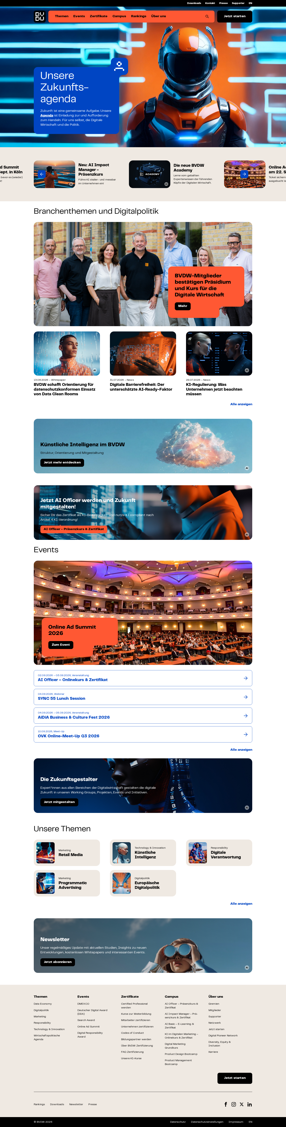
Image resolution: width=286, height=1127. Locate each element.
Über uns (216, 997)
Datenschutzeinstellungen (207, 1122)
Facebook (225, 1104)
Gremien (214, 1004)
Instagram (233, 1104)
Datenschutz (178, 1122)
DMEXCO (83, 1004)
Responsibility (42, 1023)
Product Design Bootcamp (181, 1054)
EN (250, 3)
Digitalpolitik (41, 1010)
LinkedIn (249, 1104)
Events (83, 997)
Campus (171, 997)
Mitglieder (215, 1010)
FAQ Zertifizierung (132, 1052)
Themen (40, 997)
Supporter (238, 3)
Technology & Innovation (49, 1029)
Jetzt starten (234, 16)
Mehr (182, 306)
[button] (42, 174)
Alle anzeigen (241, 404)
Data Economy (43, 1004)
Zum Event (61, 645)
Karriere (213, 1052)
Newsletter (76, 1104)
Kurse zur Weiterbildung (136, 1014)
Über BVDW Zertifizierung (137, 1046)
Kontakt (210, 3)
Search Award (86, 1020)
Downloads (194, 3)
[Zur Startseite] (40, 16)
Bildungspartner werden (136, 1039)
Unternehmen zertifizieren (137, 1027)
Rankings (39, 1104)
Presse (223, 3)
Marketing (40, 1017)
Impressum (236, 1122)
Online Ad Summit (88, 1027)
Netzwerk (215, 1023)
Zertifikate (130, 997)
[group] (76, 174)
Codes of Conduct (132, 1033)
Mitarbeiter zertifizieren (135, 1020)
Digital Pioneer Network (223, 1036)
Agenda (46, 115)
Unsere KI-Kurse (131, 1058)
